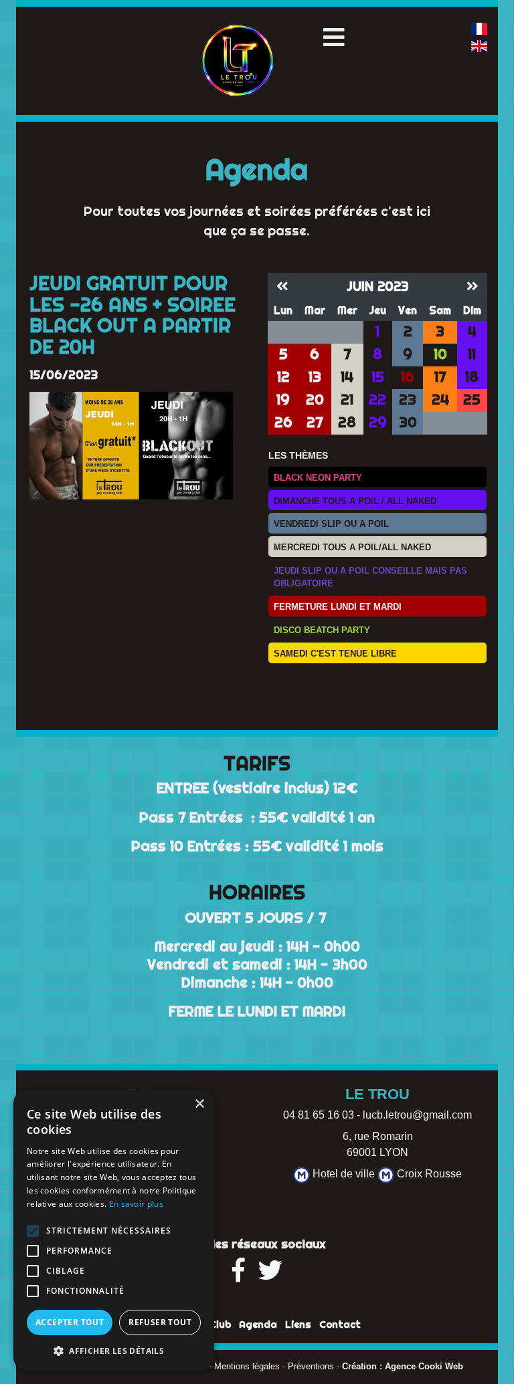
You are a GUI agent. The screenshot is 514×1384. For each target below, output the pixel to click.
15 (377, 377)
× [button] (199, 1104)
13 (315, 377)
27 (315, 422)
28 (347, 422)
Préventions (311, 1366)
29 (378, 422)
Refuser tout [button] (159, 1322)
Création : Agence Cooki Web (402, 1366)
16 (407, 377)
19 (283, 399)
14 (347, 377)
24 (440, 399)
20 (315, 399)
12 (283, 377)
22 (377, 399)
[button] (114, 1350)
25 (472, 399)
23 (407, 399)
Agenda (258, 1324)
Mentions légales (247, 1366)
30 (408, 422)
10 (440, 354)
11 (472, 354)
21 (347, 399)
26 (283, 422)
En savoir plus (136, 1203)
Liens (298, 1324)
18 (472, 377)
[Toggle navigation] (334, 37)
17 (440, 377)
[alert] (113, 1230)
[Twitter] (270, 1275)
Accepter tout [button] (69, 1322)
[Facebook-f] (238, 1275)
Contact (340, 1324)
